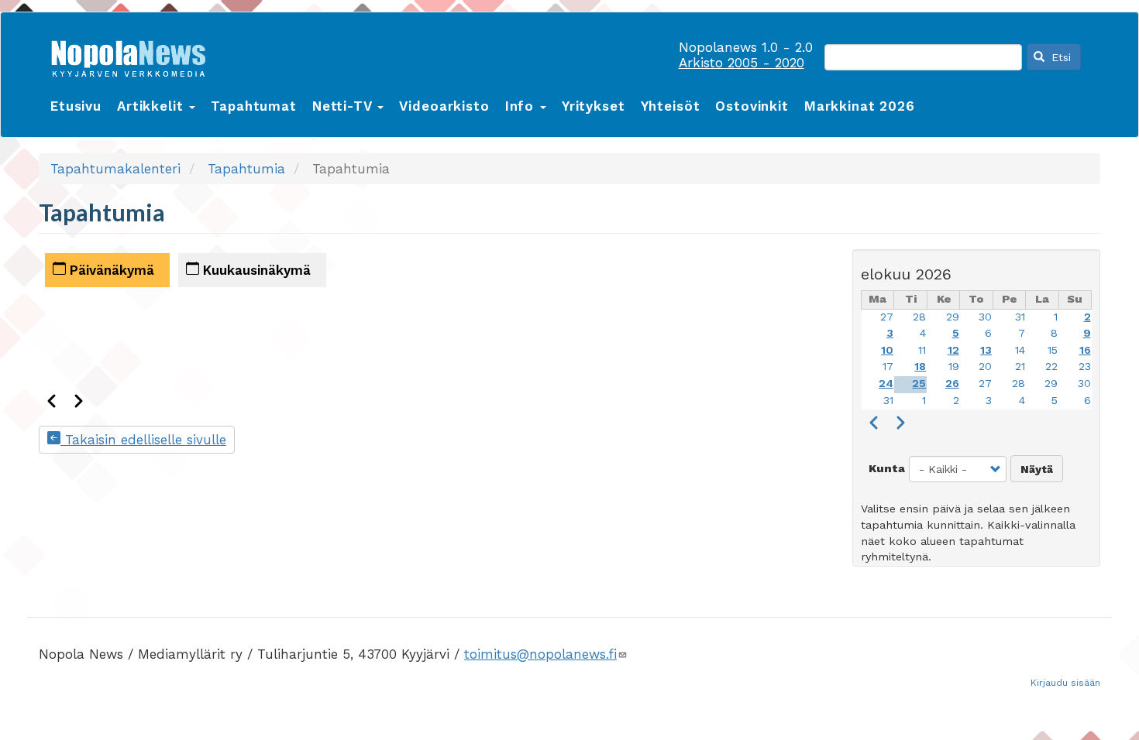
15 (1053, 350)
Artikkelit (152, 106)
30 (985, 317)
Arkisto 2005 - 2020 (741, 62)
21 (1020, 366)
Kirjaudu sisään (1065, 682)
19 (953, 366)
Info (522, 106)
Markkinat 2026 (859, 106)
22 (1051, 366)
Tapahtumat (254, 106)
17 (888, 366)
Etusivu (76, 106)
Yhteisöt (670, 106)
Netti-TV (344, 106)
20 (985, 366)
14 (1020, 350)
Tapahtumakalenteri (115, 168)
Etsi (1059, 57)
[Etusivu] (134, 55)
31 (1020, 317)
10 (887, 350)
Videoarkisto (444, 106)
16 (1085, 350)
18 (920, 366)
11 (922, 350)
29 (952, 317)
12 (953, 350)
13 (986, 350)
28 (919, 317)
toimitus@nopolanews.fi (540, 654)
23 (1085, 366)
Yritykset (593, 106)
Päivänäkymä (110, 270)
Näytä (1036, 469)
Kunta (887, 468)
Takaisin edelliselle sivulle (143, 439)
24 (886, 383)
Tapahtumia (246, 168)
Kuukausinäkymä (255, 270)
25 (919, 383)
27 (886, 317)
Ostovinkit (752, 106)
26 (952, 383)
